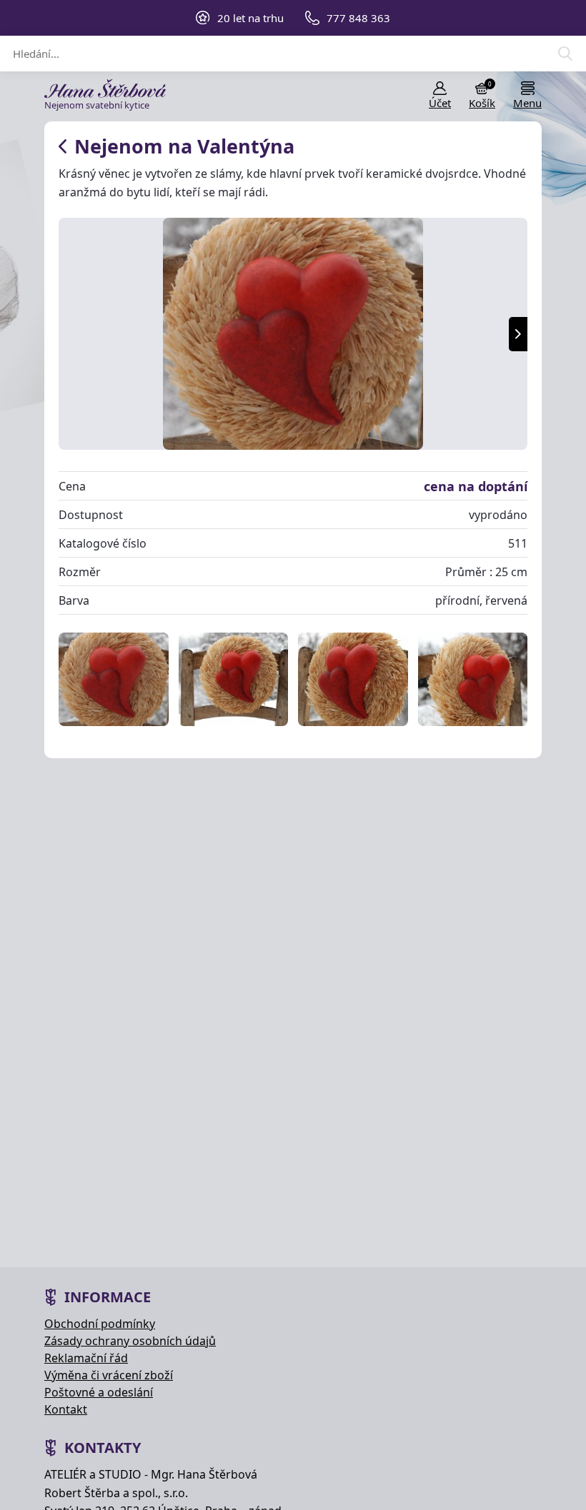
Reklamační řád (86, 1358)
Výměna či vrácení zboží (108, 1375)
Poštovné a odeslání (98, 1392)
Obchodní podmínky (99, 1324)
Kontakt (65, 1409)
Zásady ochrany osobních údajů (130, 1341)
